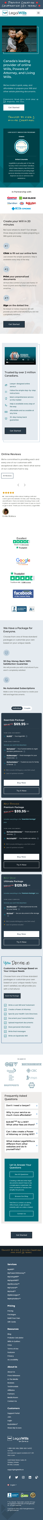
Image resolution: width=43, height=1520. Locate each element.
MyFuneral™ (12, 1288)
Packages (12, 1314)
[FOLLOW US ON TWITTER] (16, 1477)
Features (11, 1352)
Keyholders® (13, 1424)
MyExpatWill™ (13, 1280)
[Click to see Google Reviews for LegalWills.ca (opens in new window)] (23, 562)
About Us (12, 1367)
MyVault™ (12, 1291)
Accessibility (13, 1360)
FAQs (10, 1345)
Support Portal (14, 1413)
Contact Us (21, 1214)
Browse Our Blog (21, 1196)
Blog (9, 1334)
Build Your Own (14, 1318)
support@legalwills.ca (15, 1469)
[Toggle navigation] (38, 13)
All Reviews (7, 476)
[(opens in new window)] (24, 1495)
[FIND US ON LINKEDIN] (30, 1477)
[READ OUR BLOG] (37, 1477)
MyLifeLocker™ (13, 1284)
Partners (11, 1394)
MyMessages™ (14, 1295)
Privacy (11, 1356)
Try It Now (22, 791)
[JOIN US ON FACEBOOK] (10, 1477)
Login (10, 1420)
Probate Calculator (15, 1338)
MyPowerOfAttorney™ (16, 1273)
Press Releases (14, 1375)
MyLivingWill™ (13, 1277)
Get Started (13, 107)
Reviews (11, 1383)
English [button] (12, 1485)
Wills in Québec (14, 1341)
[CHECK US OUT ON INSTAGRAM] (23, 1477)
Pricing (11, 1306)
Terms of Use (13, 1349)
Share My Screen (15, 1428)
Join (9, 1417)
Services (12, 1264)
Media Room (13, 1397)
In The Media (13, 1379)
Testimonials (13, 1386)
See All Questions (21, 1174)
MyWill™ (11, 1269)
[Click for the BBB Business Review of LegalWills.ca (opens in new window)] (23, 609)
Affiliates (11, 1390)
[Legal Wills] (15, 12)
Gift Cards (12, 1322)
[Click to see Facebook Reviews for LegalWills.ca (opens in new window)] (23, 594)
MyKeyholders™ (14, 1299)
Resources (13, 1329)
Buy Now (21, 783)
